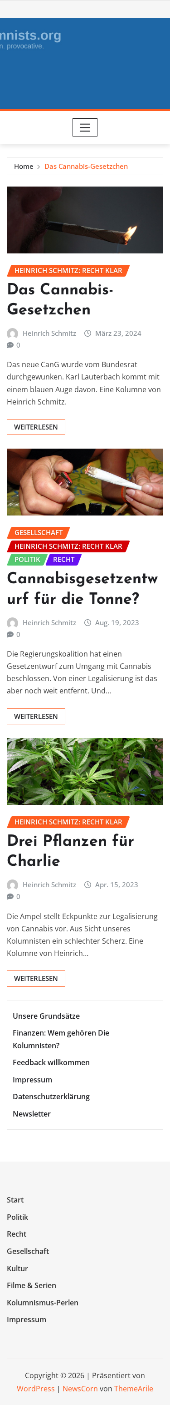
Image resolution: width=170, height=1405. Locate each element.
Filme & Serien (31, 1285)
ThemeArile (133, 1389)
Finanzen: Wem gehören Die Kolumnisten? (61, 1039)
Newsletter (32, 1114)
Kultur (17, 1268)
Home (24, 166)
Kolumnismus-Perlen (42, 1303)
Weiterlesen (36, 426)
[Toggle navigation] (85, 127)
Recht (16, 1234)
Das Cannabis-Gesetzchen (86, 166)
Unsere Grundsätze (46, 1016)
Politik (17, 1217)
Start (15, 1200)
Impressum (32, 1080)
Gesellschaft (28, 1251)
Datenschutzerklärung (51, 1097)
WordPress (36, 1389)
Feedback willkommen (51, 1062)
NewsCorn (80, 1389)
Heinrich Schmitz (49, 333)
